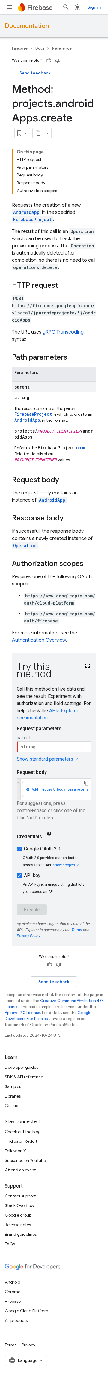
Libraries (13, 1096)
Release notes (18, 1224)
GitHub (11, 1105)
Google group (18, 1215)
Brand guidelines (21, 1234)
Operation (25, 545)
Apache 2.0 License (22, 1012)
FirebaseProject (32, 219)
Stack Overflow (19, 1205)
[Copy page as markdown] (38, 133)
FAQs (10, 1243)
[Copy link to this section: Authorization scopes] (89, 564)
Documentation (27, 26)
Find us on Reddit (21, 1141)
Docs (39, 48)
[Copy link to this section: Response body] (70, 518)
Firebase (20, 48)
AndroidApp (26, 212)
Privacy (28, 1344)
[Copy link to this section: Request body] (65, 480)
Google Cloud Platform (26, 1310)
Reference (62, 48)
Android (12, 1282)
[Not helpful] (57, 60)
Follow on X (15, 1150)
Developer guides (21, 1067)
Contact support (20, 1196)
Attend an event (20, 1170)
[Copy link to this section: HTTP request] (64, 286)
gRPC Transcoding (63, 332)
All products (16, 1320)
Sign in (94, 7)
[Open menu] (10, 7)
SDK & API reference (24, 1077)
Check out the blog (23, 1131)
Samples (13, 1086)
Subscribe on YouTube (25, 1160)
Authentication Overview (39, 640)
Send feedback (35, 73)
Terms (10, 1344)
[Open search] (66, 7)
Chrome (12, 1291)
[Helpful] (48, 60)
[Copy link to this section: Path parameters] (73, 357)
